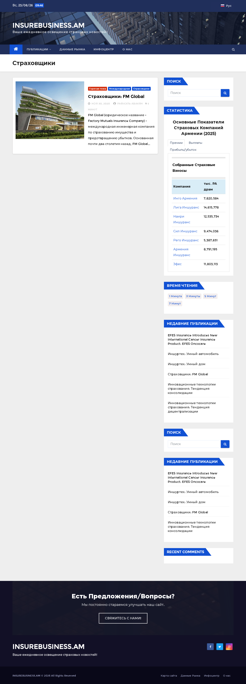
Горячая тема (97, 88)
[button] (233, 49)
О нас (127, 49)
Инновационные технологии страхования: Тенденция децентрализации (192, 407)
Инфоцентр (104, 49)
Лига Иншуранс (186, 207)
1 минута (175, 296)
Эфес (177, 264)
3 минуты (193, 296)
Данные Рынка (72, 49)
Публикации (37, 49)
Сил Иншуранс (185, 231)
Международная (119, 88)
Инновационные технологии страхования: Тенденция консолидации (192, 388)
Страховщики (141, 88)
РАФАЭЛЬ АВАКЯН (130, 103)
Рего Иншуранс (186, 240)
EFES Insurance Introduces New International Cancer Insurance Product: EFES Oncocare (193, 339)
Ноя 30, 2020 (101, 103)
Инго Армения (185, 198)
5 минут (210, 296)
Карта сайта (169, 675)
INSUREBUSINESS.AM (48, 25)
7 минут (175, 303)
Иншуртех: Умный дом (187, 364)
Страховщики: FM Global (116, 96)
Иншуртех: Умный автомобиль (193, 354)
